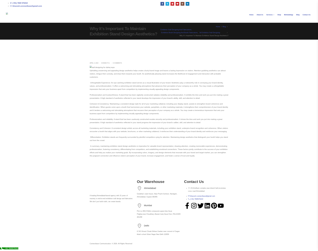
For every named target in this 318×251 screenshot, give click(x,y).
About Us (260, 15)
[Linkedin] (207, 206)
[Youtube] (177, 4)
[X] (167, 4)
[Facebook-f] (187, 206)
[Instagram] (182, 4)
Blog (297, 15)
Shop (279, 15)
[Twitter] (201, 206)
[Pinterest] (172, 4)
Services (269, 15)
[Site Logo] (21, 16)
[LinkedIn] (187, 4)
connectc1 (105, 63)
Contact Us (307, 15)
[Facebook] (162, 4)
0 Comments (117, 63)
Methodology (288, 15)
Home (251, 15)
